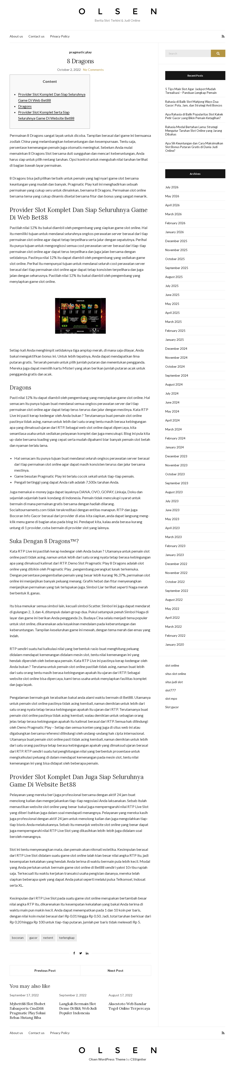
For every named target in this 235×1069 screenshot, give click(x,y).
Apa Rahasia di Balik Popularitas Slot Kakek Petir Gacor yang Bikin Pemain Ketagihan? (194, 116)
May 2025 (172, 304)
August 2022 (174, 600)
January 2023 (174, 555)
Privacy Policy (60, 36)
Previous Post (45, 970)
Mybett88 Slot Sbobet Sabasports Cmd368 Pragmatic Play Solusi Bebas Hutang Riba (27, 1010)
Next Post (115, 970)
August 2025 (174, 277)
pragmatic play (80, 52)
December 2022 (176, 564)
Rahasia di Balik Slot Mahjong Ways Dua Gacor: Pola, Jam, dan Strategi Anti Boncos (193, 103)
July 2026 (172, 187)
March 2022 (173, 626)
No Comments (93, 70)
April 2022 (172, 617)
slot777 (170, 690)
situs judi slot (174, 682)
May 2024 (172, 411)
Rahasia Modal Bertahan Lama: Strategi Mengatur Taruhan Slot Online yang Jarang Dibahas (193, 130)
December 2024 (176, 348)
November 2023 (176, 465)
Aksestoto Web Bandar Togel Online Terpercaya (129, 1006)
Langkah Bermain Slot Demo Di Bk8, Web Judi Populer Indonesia (78, 1008)
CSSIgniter (138, 1059)
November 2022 (176, 573)
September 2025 (176, 268)
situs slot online (175, 674)
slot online (172, 665)
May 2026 (172, 196)
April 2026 (172, 205)
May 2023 (172, 519)
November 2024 (176, 357)
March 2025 (173, 322)
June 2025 (172, 295)
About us (16, 36)
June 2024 (172, 402)
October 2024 (175, 366)
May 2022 (172, 608)
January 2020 (174, 644)
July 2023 (172, 501)
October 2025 (175, 259)
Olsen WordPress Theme (107, 1059)
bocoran (18, 938)
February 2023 (175, 546)
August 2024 (174, 384)
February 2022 (175, 635)
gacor (33, 938)
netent (48, 938)
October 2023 (175, 474)
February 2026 (175, 223)
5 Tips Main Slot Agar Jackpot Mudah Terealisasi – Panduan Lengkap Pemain (191, 91)
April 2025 (172, 313)
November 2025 (176, 250)
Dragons (25, 106)
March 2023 (173, 537)
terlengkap (67, 938)
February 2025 (175, 330)
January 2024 (174, 447)
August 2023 (174, 492)
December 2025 (176, 241)
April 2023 (172, 528)
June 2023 (172, 510)
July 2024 (172, 393)
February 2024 (175, 438)
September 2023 (176, 483)
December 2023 (176, 456)
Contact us (36, 36)
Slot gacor (172, 707)
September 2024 (176, 375)
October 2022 (175, 582)
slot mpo (171, 698)
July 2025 (172, 286)
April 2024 (172, 420)
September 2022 (176, 591)
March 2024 (173, 429)
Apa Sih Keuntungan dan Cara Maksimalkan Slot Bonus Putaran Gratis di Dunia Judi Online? (194, 146)
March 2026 (173, 214)
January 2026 (174, 232)
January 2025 (174, 339)
